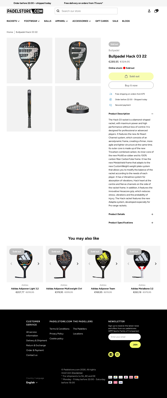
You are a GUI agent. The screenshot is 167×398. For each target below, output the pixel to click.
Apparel (60, 21)
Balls (47, 21)
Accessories (80, 21)
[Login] (149, 11)
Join (135, 344)
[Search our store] (58, 11)
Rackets (12, 21)
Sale (115, 21)
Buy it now (131, 85)
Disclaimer (77, 372)
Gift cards (102, 21)
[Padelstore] (25, 11)
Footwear (30, 21)
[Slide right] (38, 263)
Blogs (126, 21)
